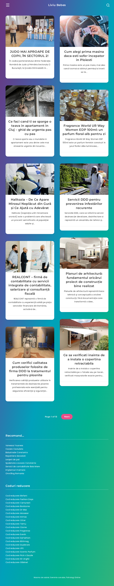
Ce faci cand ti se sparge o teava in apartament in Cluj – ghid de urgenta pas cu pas (29, 128)
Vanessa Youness (14, 445)
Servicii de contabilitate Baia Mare (23, 466)
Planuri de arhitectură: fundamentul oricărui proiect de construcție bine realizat (84, 280)
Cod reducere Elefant (16, 495)
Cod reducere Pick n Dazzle (19, 555)
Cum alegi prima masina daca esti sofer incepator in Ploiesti (84, 56)
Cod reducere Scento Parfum (20, 551)
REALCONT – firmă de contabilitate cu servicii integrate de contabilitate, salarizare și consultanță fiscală (29, 285)
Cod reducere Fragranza (18, 530)
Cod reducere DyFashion (18, 537)
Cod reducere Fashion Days (19, 499)
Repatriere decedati (16, 456)
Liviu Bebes (57, 5)
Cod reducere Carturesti (18, 502)
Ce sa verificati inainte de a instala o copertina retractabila (84, 359)
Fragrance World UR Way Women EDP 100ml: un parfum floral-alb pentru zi (84, 130)
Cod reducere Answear (17, 513)
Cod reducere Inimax (16, 516)
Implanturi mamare (15, 470)
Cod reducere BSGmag (17, 541)
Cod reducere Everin (16, 534)
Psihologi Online (73, 577)
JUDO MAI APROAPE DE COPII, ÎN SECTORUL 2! (30, 54)
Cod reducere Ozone (16, 527)
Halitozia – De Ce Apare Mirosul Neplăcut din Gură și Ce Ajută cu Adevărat (30, 204)
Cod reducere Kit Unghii (17, 558)
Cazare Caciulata (14, 449)
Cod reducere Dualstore (18, 544)
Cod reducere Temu (16, 523)
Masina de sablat (41, 577)
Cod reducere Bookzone (18, 506)
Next (67, 416)
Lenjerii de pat (13, 459)
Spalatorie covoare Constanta (21, 463)
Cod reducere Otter (16, 520)
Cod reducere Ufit (15, 548)
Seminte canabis (57, 577)
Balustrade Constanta (17, 452)
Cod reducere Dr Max (16, 509)
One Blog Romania (15, 473)
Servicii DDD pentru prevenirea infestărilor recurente (84, 204)
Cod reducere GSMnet (17, 562)
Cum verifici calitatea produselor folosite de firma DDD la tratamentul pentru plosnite (30, 369)
